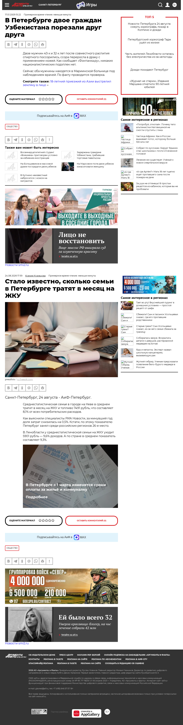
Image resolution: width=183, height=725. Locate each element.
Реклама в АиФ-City (136, 659)
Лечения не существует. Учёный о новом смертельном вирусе (155, 161)
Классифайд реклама (41, 663)
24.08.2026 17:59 (13, 275)
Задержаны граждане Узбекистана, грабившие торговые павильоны (90, 155)
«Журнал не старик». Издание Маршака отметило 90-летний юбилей (149, 84)
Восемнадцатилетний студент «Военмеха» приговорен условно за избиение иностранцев (39, 155)
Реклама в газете (53, 659)
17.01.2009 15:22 (13, 14)
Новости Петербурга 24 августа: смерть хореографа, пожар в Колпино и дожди (149, 26)
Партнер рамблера (59, 712)
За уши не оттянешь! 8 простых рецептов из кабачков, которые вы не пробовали (157, 186)
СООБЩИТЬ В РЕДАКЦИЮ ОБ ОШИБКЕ (124, 663)
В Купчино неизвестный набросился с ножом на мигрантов (33, 178)
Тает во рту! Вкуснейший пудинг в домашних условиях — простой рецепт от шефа (155, 305)
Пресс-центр (66, 655)
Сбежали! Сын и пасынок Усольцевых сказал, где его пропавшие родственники (157, 317)
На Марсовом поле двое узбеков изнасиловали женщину (95, 165)
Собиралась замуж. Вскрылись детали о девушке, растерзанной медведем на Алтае (154, 341)
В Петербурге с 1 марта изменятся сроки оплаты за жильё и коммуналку (66, 487)
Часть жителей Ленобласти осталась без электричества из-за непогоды (149, 55)
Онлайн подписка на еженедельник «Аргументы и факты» (137, 655)
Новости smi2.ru (17, 265)
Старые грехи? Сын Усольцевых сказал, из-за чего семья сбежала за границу (156, 329)
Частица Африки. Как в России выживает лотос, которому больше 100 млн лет (155, 139)
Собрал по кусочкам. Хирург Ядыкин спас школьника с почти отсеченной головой (157, 151)
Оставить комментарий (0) (91, 99)
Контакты (34, 659)
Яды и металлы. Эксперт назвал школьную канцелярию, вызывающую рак (153, 352)
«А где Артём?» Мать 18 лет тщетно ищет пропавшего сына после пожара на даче (155, 174)
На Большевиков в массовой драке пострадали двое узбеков (38, 165)
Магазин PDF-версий (88, 655)
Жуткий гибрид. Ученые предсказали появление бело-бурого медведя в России (157, 364)
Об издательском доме (42, 655)
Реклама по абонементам (106, 659)
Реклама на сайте (77, 659)
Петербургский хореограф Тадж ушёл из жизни (149, 41)
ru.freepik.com (25, 379)
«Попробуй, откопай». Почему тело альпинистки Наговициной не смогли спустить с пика (156, 127)
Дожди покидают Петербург (149, 69)
